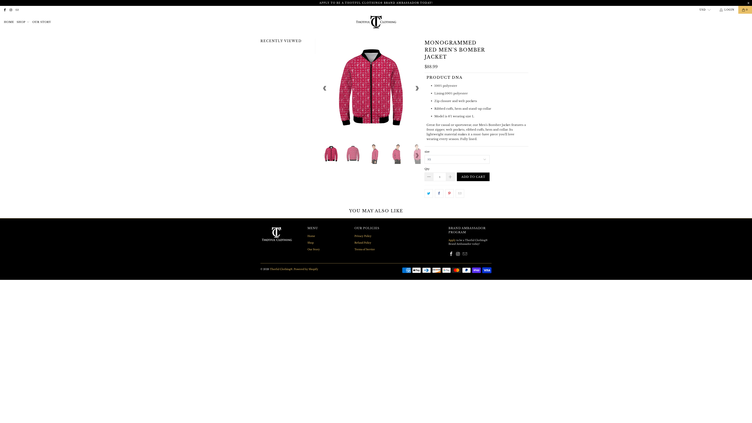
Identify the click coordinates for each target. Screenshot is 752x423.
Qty (427, 169)
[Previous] (325, 88)
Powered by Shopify (306, 269)
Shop (21, 22)
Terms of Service (364, 249)
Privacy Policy (362, 236)
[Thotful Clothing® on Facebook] (4, 9)
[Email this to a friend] (460, 193)
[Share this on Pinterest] (449, 193)
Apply (452, 240)
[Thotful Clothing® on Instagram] (10, 9)
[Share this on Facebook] (439, 193)
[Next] (417, 88)
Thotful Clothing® (281, 269)
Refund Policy (362, 242)
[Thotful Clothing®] (376, 22)
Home (9, 22)
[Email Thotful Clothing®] (17, 9)
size (427, 151)
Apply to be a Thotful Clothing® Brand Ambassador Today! (376, 2)
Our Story (41, 22)
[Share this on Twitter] (429, 193)
